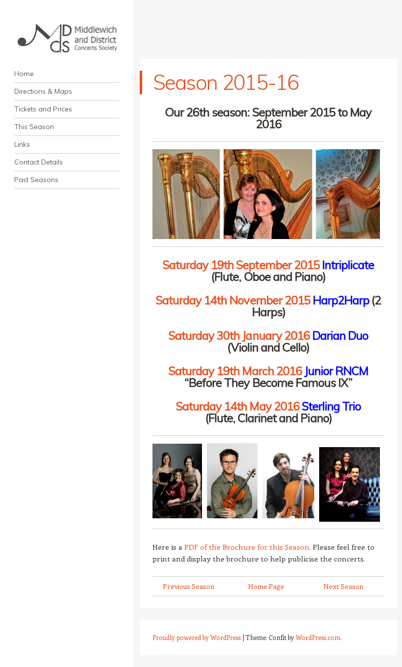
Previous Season (188, 586)
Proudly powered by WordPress (196, 637)
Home (24, 73)
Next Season (343, 586)
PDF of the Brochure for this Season (246, 547)
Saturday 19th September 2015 (241, 264)
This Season (34, 126)
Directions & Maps (43, 91)
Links (22, 144)
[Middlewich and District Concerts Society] (66, 38)
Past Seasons (36, 179)
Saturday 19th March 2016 (235, 370)
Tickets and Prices (43, 109)
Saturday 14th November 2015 (233, 300)
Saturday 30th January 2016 (239, 335)
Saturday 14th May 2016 (238, 406)
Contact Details (38, 162)
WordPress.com (318, 637)
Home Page (266, 586)
